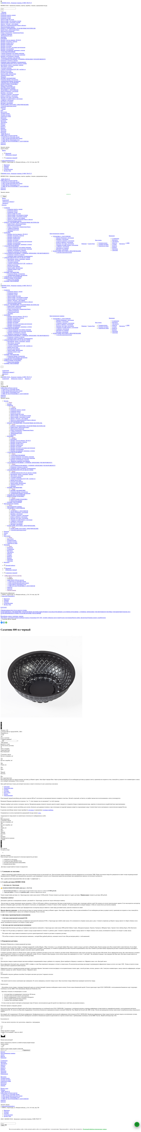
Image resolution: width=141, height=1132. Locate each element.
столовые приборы (48, 810)
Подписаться (26, 1050)
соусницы (31, 810)
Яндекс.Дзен (7, 170)
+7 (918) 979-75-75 (10, 137)
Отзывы (6, 789)
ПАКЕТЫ (13, 408)
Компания (10, 547)
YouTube (6, 167)
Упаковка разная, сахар (94, 617)
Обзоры (3, 1090)
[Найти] (2, 10)
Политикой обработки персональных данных (95, 1129)
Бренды (3, 1056)
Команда (3, 1068)
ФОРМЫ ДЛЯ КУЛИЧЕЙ (33, 613)
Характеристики (8, 788)
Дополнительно (8, 795)
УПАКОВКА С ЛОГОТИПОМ (19, 511)
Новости (3, 1065)
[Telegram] (4, 623)
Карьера (3, 1069)
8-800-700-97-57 (5, 134)
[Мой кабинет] (1, 369)
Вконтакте (7, 165)
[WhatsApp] (6, 623)
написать (3, 142)
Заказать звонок (11, 590)
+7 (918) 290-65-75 (10, 140)
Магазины (3, 1076)
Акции (2, 1054)
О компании (4, 1060)
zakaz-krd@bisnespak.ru (8, 160)
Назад (10, 402)
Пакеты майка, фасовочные (80, 617)
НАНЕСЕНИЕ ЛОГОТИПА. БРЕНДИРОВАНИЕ (24, 528)
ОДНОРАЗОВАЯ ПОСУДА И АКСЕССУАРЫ (23, 473)
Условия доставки (6, 1079)
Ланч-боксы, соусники (7, 617)
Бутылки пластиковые (66, 617)
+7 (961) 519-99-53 (11, 138)
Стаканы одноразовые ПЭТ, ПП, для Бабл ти (36, 617)
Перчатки (103, 617)
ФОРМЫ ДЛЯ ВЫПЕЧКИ (17, 490)
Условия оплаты (5, 1078)
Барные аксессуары (54, 617)
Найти (2, 1125)
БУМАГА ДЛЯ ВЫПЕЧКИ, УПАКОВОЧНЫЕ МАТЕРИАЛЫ (27, 426)
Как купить (10, 539)
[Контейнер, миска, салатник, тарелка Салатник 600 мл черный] (41, 717)
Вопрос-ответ (4, 1088)
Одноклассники (8, 169)
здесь (39, 813)
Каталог (9, 404)
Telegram (6, 166)
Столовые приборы (18, 617)
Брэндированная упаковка (8, 1053)
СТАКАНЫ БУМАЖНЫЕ (17, 455)
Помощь (3, 1085)
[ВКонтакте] (2, 623)
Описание (7, 786)
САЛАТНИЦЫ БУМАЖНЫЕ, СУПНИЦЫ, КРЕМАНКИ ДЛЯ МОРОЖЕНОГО (32, 465)
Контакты (3, 1062)
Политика (3, 1084)
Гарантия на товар (6, 1081)
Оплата (6, 794)
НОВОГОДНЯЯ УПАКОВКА (18, 499)
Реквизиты (4, 1082)
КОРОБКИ (13, 439)
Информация (4, 1074)
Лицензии (3, 1072)
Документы (4, 1063)
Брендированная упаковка (14, 506)
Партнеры (3, 1071)
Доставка (6, 791)
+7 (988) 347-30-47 (14, 141)
